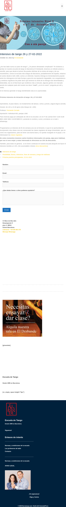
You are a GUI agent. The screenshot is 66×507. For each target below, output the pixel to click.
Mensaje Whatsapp (9, 232)
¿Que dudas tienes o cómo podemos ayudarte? (19, 190)
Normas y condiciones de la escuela (17, 445)
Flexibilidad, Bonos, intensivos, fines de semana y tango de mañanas (26, 154)
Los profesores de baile (13, 448)
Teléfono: (6, 182)
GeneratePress (43, 506)
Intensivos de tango (9, 152)
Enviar (6, 210)
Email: (5, 173)
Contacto (8, 451)
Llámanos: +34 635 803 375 (12, 229)
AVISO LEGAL (10, 466)
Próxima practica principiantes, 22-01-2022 (17, 157)
